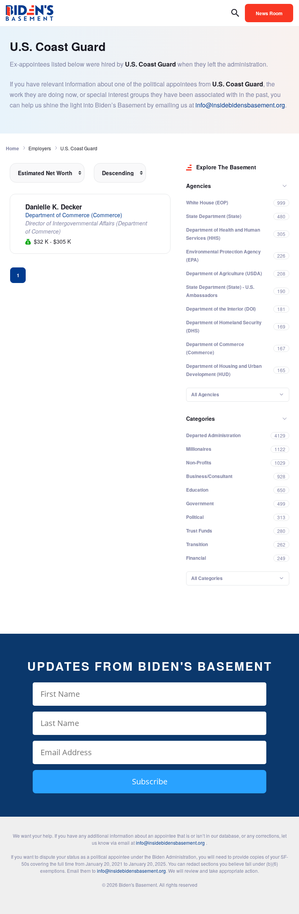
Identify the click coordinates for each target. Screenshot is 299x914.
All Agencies (205, 394)
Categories (200, 418)
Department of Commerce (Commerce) (73, 215)
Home (12, 148)
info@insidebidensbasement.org (240, 104)
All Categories (207, 578)
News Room (269, 13)
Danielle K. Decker (53, 206)
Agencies (198, 186)
